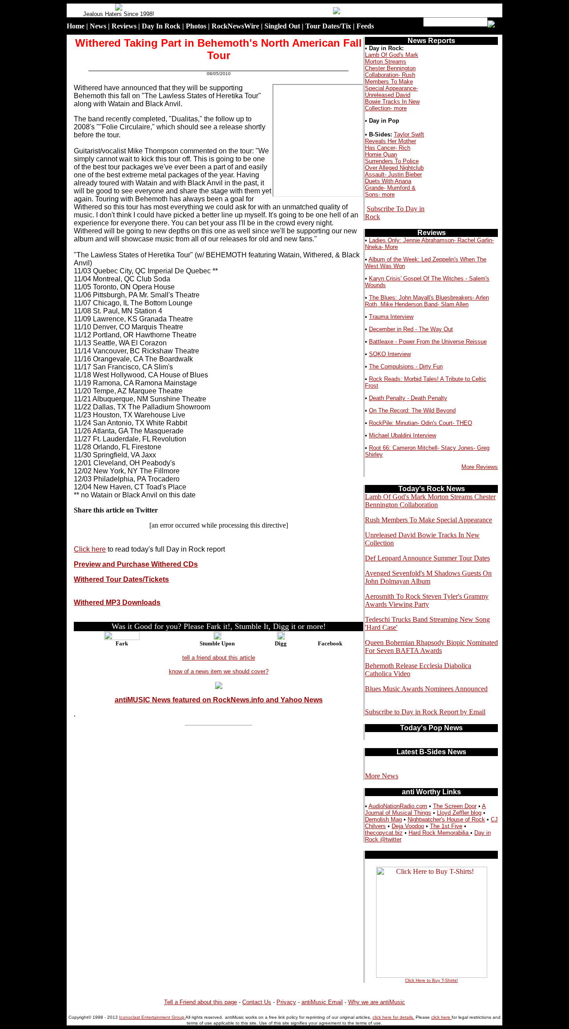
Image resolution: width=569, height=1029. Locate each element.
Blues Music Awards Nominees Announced (426, 689)
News (98, 26)
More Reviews (479, 467)
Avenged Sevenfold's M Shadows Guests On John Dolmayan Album (428, 577)
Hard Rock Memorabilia (439, 832)
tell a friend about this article (218, 657)
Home (75, 26)
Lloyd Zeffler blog (459, 812)
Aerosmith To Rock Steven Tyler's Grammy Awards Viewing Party (427, 600)
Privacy (286, 1002)
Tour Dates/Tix (328, 26)
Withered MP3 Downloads (117, 602)
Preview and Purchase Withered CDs (136, 564)
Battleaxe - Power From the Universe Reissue (428, 341)
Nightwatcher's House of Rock (446, 819)
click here (441, 1017)
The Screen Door (455, 806)
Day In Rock (161, 26)
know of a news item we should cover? (218, 671)
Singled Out (282, 26)
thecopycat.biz (384, 832)
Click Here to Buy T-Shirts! (431, 980)
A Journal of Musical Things (425, 809)
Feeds (365, 26)
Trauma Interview (391, 316)
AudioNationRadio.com (398, 806)
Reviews (124, 26)
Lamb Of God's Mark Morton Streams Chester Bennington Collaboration (430, 500)
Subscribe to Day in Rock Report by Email (425, 712)
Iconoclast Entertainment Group (152, 1017)
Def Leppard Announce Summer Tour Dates (427, 558)
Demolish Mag (383, 819)
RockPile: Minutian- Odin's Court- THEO (420, 423)
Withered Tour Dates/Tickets (121, 579)
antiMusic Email (322, 1002)
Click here (90, 549)
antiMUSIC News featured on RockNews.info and (197, 700)
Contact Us (256, 1002)
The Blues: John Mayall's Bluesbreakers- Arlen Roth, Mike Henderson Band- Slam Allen (427, 301)
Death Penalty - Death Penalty (408, 398)
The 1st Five (446, 826)
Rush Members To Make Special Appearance (428, 520)
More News (381, 776)
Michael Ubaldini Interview (402, 435)
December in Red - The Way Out (411, 329)
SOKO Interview (390, 354)
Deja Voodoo (408, 826)
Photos (196, 26)
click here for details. (393, 1017)
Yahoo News (301, 700)
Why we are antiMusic (376, 1002)
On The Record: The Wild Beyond (412, 410)
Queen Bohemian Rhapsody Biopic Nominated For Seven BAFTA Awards (431, 646)
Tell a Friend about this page (200, 1002)
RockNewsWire (235, 26)
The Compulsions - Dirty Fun (406, 366)
